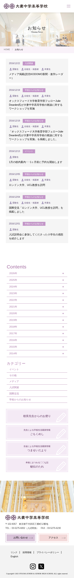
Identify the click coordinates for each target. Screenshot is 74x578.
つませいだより (37, 448)
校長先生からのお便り (37, 416)
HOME (7, 49)
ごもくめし (37, 432)
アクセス (53, 537)
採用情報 (27, 552)
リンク (14, 552)
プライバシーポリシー (48, 552)
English (14, 556)
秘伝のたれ (37, 464)
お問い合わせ (20, 537)
